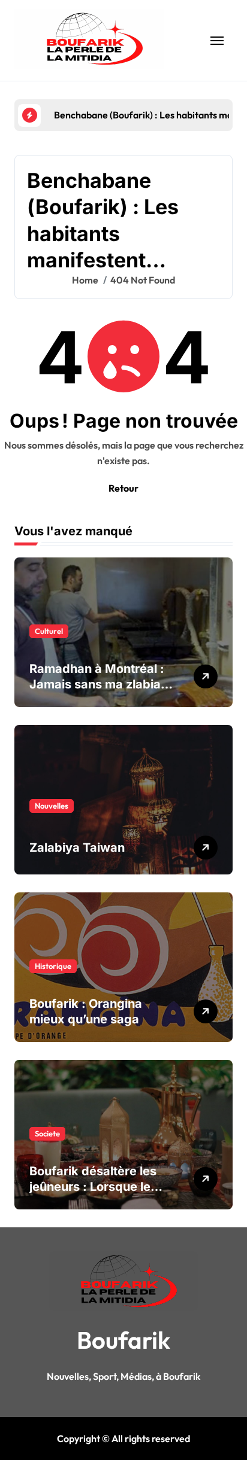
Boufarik (123, 1340)
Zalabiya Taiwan (77, 847)
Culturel (49, 631)
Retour (123, 488)
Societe (47, 1133)
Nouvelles (51, 805)
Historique (53, 966)
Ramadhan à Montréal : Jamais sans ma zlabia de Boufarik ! (96, 684)
